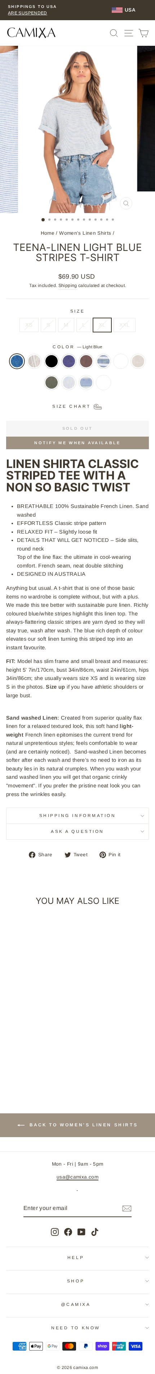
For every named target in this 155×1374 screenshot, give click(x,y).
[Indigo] (103, 365)
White (103, 382)
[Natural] (138, 365)
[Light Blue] (17, 365)
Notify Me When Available (77, 443)
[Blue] (69, 365)
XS (29, 325)
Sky (69, 382)
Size (77, 311)
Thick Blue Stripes (86, 382)
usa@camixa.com (77, 1177)
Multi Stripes (121, 361)
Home (47, 233)
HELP (75, 1257)
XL (102, 325)
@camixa (76, 1304)
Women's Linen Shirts (85, 233)
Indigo (103, 361)
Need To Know (75, 1327)
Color (77, 346)
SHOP (75, 1280)
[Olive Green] (51, 386)
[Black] (51, 365)
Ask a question (77, 831)
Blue (69, 361)
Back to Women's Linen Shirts (82, 1124)
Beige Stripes (34, 361)
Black (51, 361)
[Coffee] (86, 365)
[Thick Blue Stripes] (86, 386)
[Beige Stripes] (34, 365)
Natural (138, 361)
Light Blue (17, 361)
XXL (124, 325)
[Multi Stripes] (120, 365)
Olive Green (51, 382)
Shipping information (77, 815)
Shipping (67, 285)
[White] (103, 386)
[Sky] (69, 386)
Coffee (86, 361)
